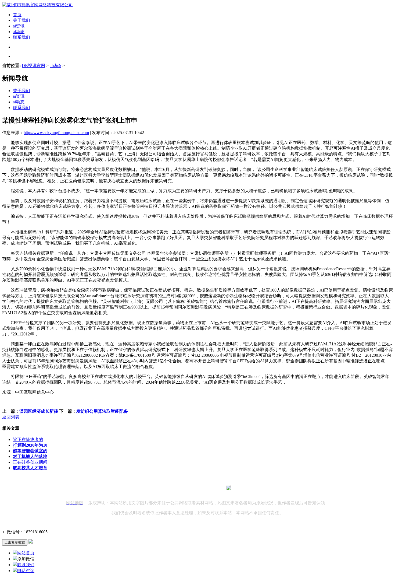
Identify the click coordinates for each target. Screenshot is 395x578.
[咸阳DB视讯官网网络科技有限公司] (37, 4)
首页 (17, 14)
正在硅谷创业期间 (30, 462)
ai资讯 (18, 26)
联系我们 (21, 37)
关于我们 (21, 20)
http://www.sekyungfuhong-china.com (56, 132)
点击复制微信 (14, 542)
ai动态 (18, 31)
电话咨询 (25, 570)
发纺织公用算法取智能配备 (102, 411)
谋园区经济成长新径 (38, 411)
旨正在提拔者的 (28, 439)
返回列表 (10, 417)
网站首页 (25, 553)
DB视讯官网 (33, 65)
